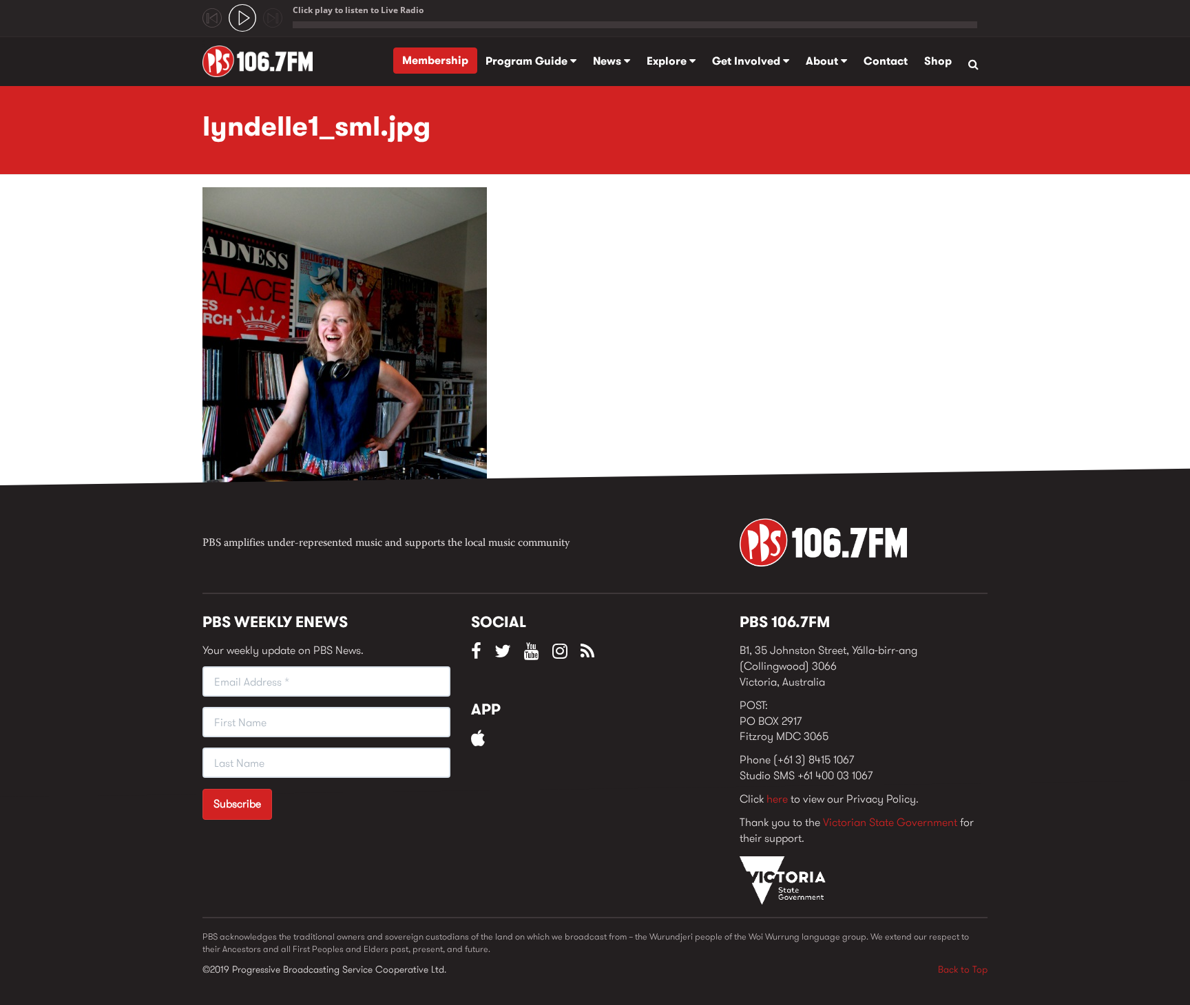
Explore (668, 61)
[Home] (262, 61)
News (608, 61)
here (777, 799)
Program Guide (528, 61)
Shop (938, 61)
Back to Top (963, 969)
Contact (886, 61)
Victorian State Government (890, 822)
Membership (435, 60)
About (823, 61)
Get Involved (747, 61)
